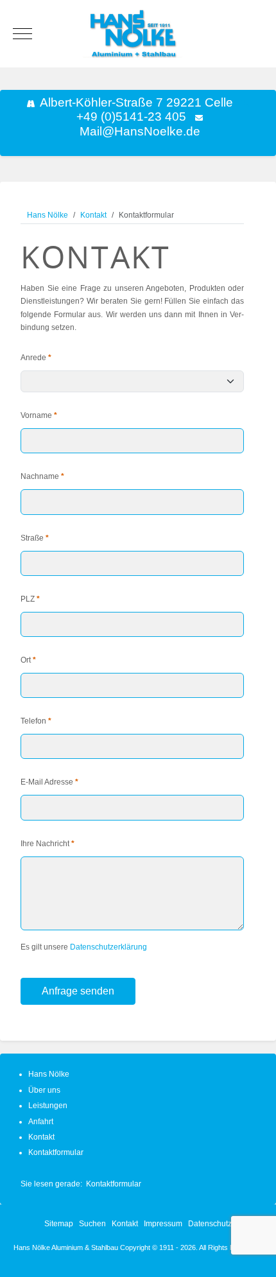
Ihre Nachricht (47, 843)
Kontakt (41, 1137)
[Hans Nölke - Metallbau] (138, 34)
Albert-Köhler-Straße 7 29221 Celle (136, 102)
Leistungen (47, 1105)
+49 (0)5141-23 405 (131, 116)
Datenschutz (210, 1223)
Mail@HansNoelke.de (140, 131)
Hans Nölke (48, 1074)
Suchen (92, 1223)
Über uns (44, 1090)
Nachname (42, 476)
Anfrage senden (78, 991)
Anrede (36, 357)
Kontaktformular (55, 1152)
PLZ (30, 599)
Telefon (36, 721)
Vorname (39, 415)
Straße (35, 538)
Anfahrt (40, 1121)
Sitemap (58, 1223)
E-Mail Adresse (49, 781)
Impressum (163, 1223)
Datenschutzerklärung (108, 947)
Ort (28, 660)
